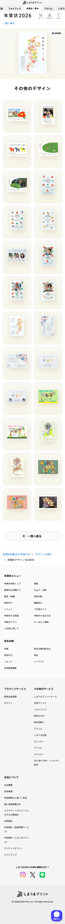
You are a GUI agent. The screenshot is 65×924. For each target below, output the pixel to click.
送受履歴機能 (10, 667)
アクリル (38, 747)
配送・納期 (9, 596)
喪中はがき (39, 715)
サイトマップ (10, 854)
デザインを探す (43, 554)
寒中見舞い (39, 722)
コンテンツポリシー (13, 848)
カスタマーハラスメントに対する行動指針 (16, 812)
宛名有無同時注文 (42, 648)
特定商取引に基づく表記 (15, 797)
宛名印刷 (38, 596)
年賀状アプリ (10, 621)
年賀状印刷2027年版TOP (16, 554)
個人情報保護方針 (12, 804)
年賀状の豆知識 (11, 615)
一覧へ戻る (9, 23)
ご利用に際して (11, 628)
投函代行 (8, 602)
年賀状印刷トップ (12, 583)
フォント (8, 661)
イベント (8, 609)
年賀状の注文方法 (42, 615)
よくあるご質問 (41, 621)
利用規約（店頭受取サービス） (16, 829)
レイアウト (39, 661)
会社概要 (8, 784)
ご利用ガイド (40, 609)
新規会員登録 (10, 696)
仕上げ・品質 (40, 589)
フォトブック (14, 8)
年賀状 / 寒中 (32, 8)
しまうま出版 (40, 734)
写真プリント (40, 702)
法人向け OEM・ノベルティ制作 (46, 762)
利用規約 (8, 820)
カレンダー (39, 741)
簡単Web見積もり (12, 589)
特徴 (6, 648)
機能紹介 (38, 602)
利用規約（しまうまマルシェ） (16, 839)
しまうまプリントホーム (45, 696)
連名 (36, 655)
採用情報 (8, 791)
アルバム (48, 8)
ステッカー (39, 754)
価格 (36, 583)
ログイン (8, 702)
